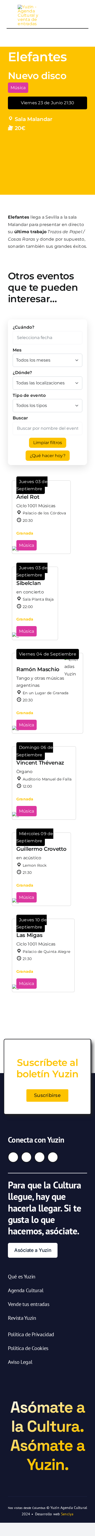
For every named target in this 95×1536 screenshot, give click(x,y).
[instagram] (26, 1157)
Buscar (20, 417)
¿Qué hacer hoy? (47, 455)
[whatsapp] (39, 1157)
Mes (17, 350)
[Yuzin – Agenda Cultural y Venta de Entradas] (29, 6)
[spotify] (53, 1157)
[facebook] (13, 1157)
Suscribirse (47, 1095)
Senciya (67, 1514)
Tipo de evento (29, 395)
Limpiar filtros (47, 442)
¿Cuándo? (23, 327)
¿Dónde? (22, 372)
